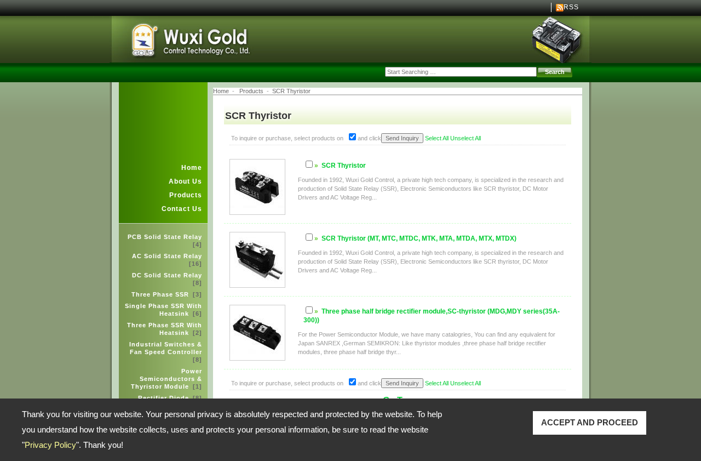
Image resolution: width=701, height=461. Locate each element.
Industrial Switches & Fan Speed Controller (165, 352)
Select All (437, 138)
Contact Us (182, 209)
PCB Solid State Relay (165, 241)
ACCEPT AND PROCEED (589, 422)
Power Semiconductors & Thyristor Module (166, 379)
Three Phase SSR (166, 294)
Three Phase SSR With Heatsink (164, 329)
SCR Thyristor (291, 91)
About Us (185, 181)
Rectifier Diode (170, 398)
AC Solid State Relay (167, 260)
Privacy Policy (50, 444)
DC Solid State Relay (167, 279)
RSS (571, 7)
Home (191, 168)
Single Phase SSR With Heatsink (163, 310)
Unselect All (465, 138)
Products (185, 195)
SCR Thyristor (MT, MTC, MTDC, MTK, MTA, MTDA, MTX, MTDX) (418, 238)
